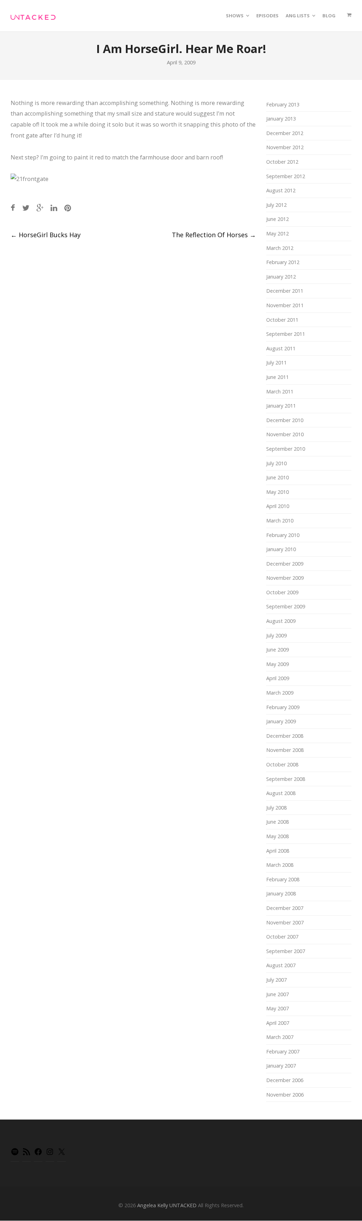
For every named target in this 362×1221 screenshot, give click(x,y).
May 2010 (277, 492)
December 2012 (284, 133)
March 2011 (279, 391)
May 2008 (277, 836)
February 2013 (282, 104)
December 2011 (284, 290)
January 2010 (281, 549)
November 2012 (285, 147)
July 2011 (276, 362)
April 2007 (277, 1023)
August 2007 (281, 965)
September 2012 (285, 176)
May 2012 (277, 233)
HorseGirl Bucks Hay (46, 234)
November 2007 (285, 922)
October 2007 (282, 936)
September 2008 (285, 779)
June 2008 (277, 821)
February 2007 (282, 1051)
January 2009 (281, 721)
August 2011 (281, 348)
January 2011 (281, 405)
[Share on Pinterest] (67, 208)
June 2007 (277, 994)
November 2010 (285, 434)
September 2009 (285, 606)
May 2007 (277, 1008)
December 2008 (284, 735)
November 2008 (285, 750)
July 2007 (276, 979)
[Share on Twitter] (25, 208)
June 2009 (277, 649)
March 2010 (279, 520)
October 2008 (282, 764)
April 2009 (277, 678)
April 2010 (277, 506)
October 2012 (282, 161)
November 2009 (285, 577)
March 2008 (279, 864)
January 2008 (281, 893)
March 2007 (279, 1037)
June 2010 (277, 477)
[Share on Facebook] (13, 208)
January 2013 (281, 118)
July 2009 (276, 635)
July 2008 (276, 807)
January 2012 (281, 276)
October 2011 (282, 319)
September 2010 (285, 448)
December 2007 (284, 908)
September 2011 (285, 334)
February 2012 (282, 262)
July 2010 (276, 463)
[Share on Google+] (39, 208)
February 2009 (282, 707)
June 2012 (277, 219)
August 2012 (281, 190)
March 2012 (279, 248)
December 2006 (284, 1080)
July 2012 (276, 204)
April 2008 (277, 850)
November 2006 (285, 1094)
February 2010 (282, 535)
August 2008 (281, 793)
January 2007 (281, 1065)
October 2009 (282, 592)
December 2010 (284, 420)
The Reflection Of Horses (214, 234)
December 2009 (284, 563)
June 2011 (277, 377)
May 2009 (277, 664)
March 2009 (279, 692)
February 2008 (282, 879)
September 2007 (285, 951)
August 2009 (281, 621)
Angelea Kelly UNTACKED (167, 1205)
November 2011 (285, 305)
